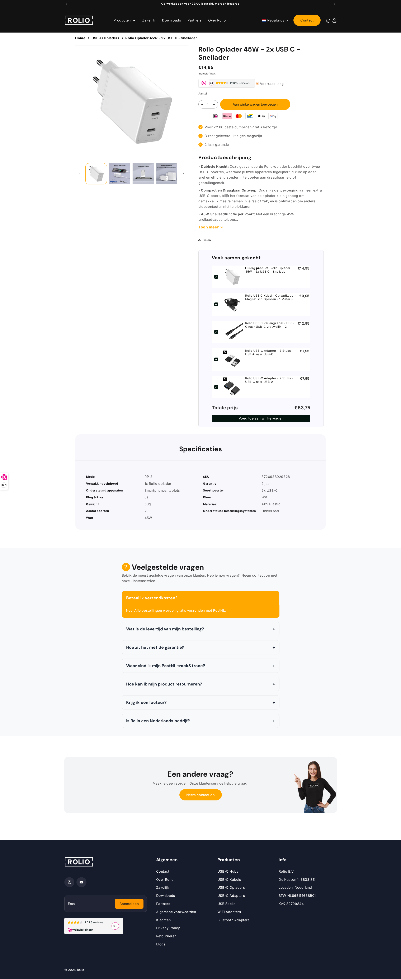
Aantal (202, 93)
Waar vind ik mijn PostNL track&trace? (165, 665)
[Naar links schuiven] (79, 173)
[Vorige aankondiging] (66, 4)
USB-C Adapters (231, 895)
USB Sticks (226, 904)
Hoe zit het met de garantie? (155, 647)
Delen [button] (207, 240)
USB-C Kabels (229, 879)
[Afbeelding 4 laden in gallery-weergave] (167, 174)
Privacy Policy (168, 928)
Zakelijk (148, 20)
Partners (195, 20)
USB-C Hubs (227, 871)
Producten (123, 20)
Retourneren (166, 936)
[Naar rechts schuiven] (183, 173)
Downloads (171, 20)
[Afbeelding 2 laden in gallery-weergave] (120, 174)
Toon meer (208, 227)
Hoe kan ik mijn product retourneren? (164, 684)
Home (80, 38)
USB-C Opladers (105, 38)
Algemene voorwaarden (176, 912)
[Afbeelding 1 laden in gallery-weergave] (96, 174)
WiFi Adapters (229, 912)
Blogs (161, 944)
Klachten (163, 920)
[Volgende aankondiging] (334, 4)
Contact (306, 20)
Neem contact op (200, 795)
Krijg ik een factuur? (146, 702)
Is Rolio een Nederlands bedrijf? (158, 720)
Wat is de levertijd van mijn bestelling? (165, 629)
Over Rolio (217, 20)
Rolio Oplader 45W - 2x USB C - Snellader (161, 38)
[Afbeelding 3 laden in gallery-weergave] (143, 174)
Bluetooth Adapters (233, 920)
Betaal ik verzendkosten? (152, 598)
